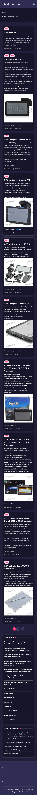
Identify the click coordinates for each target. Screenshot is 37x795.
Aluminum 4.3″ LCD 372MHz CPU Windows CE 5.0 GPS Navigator (17, 368)
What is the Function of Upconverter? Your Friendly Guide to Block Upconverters (17, 663)
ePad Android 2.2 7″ (21, 746)
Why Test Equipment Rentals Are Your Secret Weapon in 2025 (17, 655)
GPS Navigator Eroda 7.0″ (16, 303)
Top (12, 55)
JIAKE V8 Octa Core (13, 739)
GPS (6, 28)
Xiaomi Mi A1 (10, 32)
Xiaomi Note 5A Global (12, 711)
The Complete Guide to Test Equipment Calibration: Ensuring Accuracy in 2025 (18, 670)
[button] (22, 629)
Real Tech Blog (12, 4)
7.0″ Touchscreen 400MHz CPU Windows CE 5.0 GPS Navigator (16, 442)
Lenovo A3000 (9, 720)
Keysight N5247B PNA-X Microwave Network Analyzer (16, 677)
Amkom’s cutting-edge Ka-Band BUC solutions (17, 683)
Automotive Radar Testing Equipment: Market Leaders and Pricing (17, 643)
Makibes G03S (9, 698)
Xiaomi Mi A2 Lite (10, 689)
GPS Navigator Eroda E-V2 (17, 180)
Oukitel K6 (7, 706)
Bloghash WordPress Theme (22, 792)
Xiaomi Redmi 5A (10, 715)
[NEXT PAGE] (22, 629)
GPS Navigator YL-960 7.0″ (17, 244)
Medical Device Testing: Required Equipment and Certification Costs (16, 649)
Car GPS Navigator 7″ (14, 59)
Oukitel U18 (8, 702)
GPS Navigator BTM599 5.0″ (17, 139)
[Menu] (34, 4)
